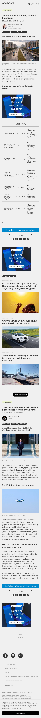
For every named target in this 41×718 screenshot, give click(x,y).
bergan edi (33, 578)
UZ (33, 4)
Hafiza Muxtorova (15, 24)
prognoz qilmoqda (29, 79)
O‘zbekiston (6, 32)
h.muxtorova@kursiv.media (16, 28)
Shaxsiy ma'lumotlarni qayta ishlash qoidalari (21, 676)
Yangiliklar (6, 10)
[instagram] (13, 655)
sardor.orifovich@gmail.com (16, 420)
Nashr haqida (10, 664)
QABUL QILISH (20, 713)
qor (19, 32)
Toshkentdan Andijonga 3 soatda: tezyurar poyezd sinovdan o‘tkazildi (20, 358)
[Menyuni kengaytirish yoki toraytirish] (37, 4)
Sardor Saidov (13, 416)
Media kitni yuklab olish (13, 681)
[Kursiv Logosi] (8, 3)
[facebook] (5, 655)
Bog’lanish (9, 685)
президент (23, 424)
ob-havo (14, 32)
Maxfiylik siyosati (11, 668)
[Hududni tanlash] (29, 4)
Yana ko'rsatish (20, 394)
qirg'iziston (15, 424)
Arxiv (7, 672)
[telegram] (20, 655)
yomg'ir (24, 32)
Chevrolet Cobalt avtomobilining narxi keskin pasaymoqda (19, 322)
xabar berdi (22, 480)
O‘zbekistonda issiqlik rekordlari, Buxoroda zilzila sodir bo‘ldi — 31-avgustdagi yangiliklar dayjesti (19, 286)
